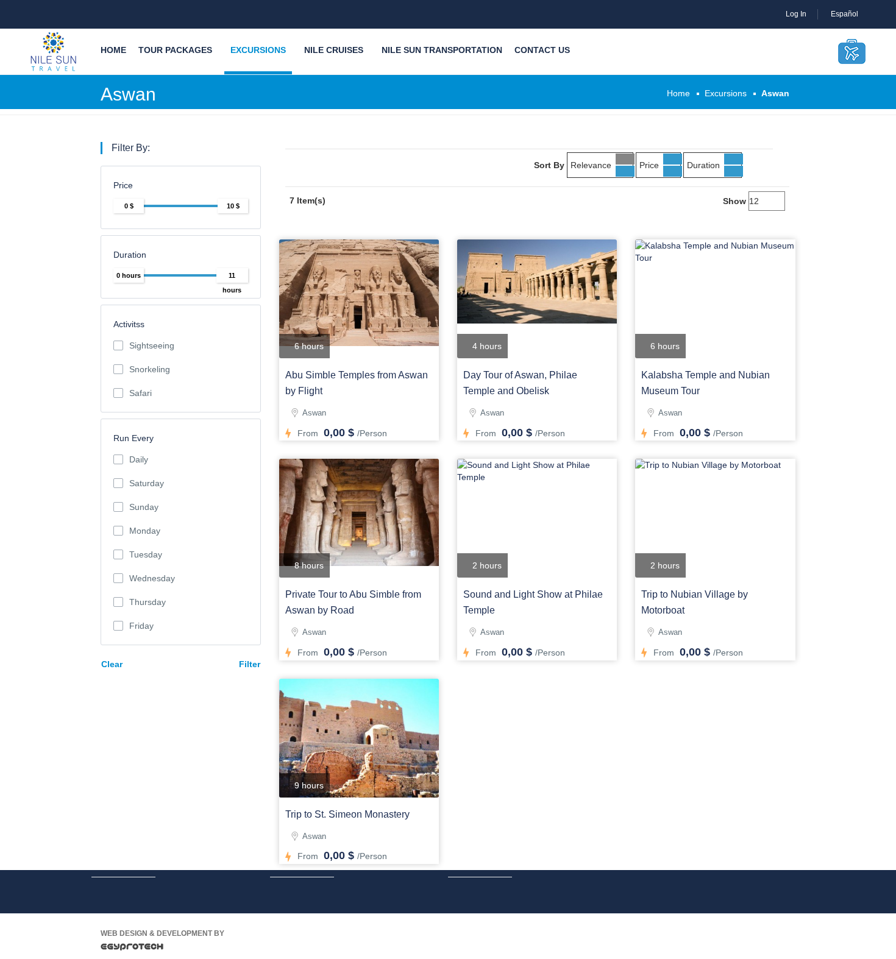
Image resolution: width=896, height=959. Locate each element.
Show (734, 201)
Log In (796, 14)
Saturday (146, 483)
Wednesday (152, 578)
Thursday (147, 602)
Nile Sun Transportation (442, 50)
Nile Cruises (333, 50)
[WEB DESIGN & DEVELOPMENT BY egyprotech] (132, 950)
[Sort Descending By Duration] (733, 171)
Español (845, 14)
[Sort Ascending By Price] (672, 159)
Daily (138, 459)
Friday (141, 626)
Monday (144, 531)
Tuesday (145, 554)
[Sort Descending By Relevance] (625, 171)
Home (113, 50)
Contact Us (542, 50)
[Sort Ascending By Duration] (733, 159)
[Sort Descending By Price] (672, 171)
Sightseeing (151, 345)
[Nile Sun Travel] (53, 51)
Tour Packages (175, 50)
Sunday (143, 507)
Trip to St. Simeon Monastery (347, 814)
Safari (140, 393)
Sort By (549, 165)
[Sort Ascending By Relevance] (625, 159)
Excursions (258, 50)
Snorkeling (149, 369)
